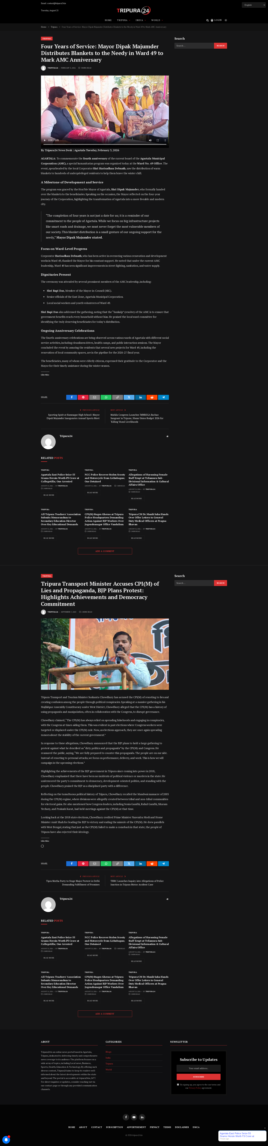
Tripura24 (53, 68)
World (155, 20)
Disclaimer (182, 1127)
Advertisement (136, 1127)
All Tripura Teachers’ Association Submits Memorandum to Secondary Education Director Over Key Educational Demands (61, 519)
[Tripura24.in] (134, 10)
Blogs (108, 1051)
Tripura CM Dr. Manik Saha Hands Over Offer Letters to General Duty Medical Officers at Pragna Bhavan (148, 519)
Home (108, 20)
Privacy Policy (195, 1088)
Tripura (122, 20)
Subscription (114, 1127)
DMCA (196, 1127)
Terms (167, 1127)
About (83, 1127)
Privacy (154, 1127)
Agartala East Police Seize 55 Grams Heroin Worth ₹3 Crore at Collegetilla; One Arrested (60, 478)
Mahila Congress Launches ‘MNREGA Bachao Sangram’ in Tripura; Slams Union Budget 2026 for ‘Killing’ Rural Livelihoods (137, 418)
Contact (96, 1127)
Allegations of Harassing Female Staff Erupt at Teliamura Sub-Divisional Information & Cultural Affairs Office (149, 479)
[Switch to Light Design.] (225, 20)
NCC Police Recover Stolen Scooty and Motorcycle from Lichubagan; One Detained (105, 478)
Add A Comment (104, 551)
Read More (49, 495)
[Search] (207, 20)
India (139, 20)
